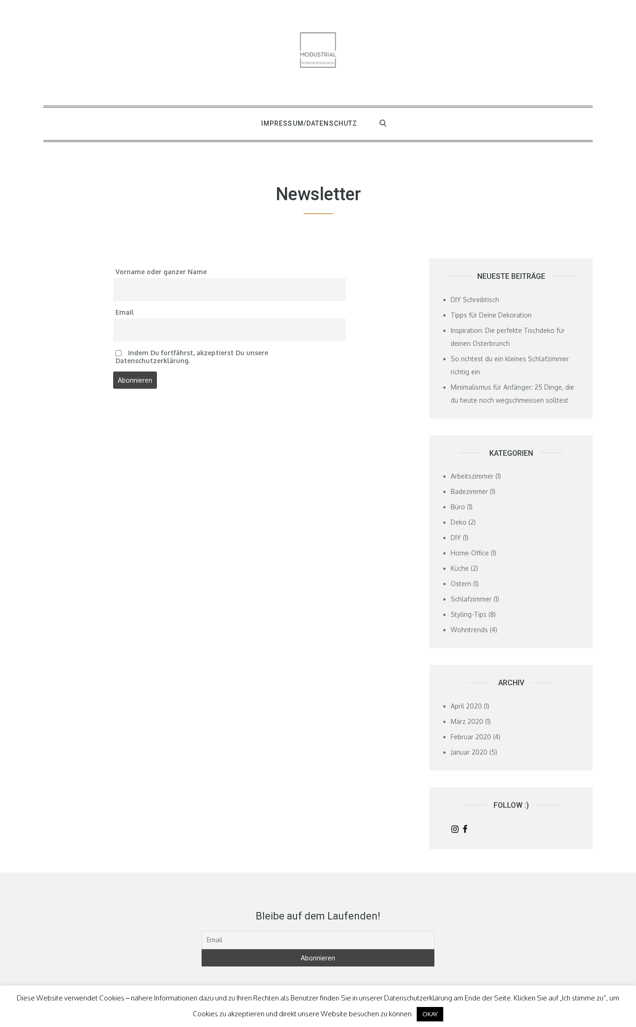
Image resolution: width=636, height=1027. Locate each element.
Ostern (461, 584)
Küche (460, 568)
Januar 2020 (469, 752)
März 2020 (467, 721)
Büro (458, 507)
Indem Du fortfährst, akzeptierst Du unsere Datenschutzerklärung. (191, 357)
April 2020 (466, 706)
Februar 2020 (471, 737)
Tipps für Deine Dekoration (491, 315)
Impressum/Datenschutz (309, 123)
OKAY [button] (430, 1014)
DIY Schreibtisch (475, 300)
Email (124, 312)
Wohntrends (469, 630)
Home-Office (470, 553)
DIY (456, 537)
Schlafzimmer (471, 599)
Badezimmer (469, 491)
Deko (459, 522)
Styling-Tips (469, 614)
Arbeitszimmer (472, 476)
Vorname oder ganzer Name (161, 272)
